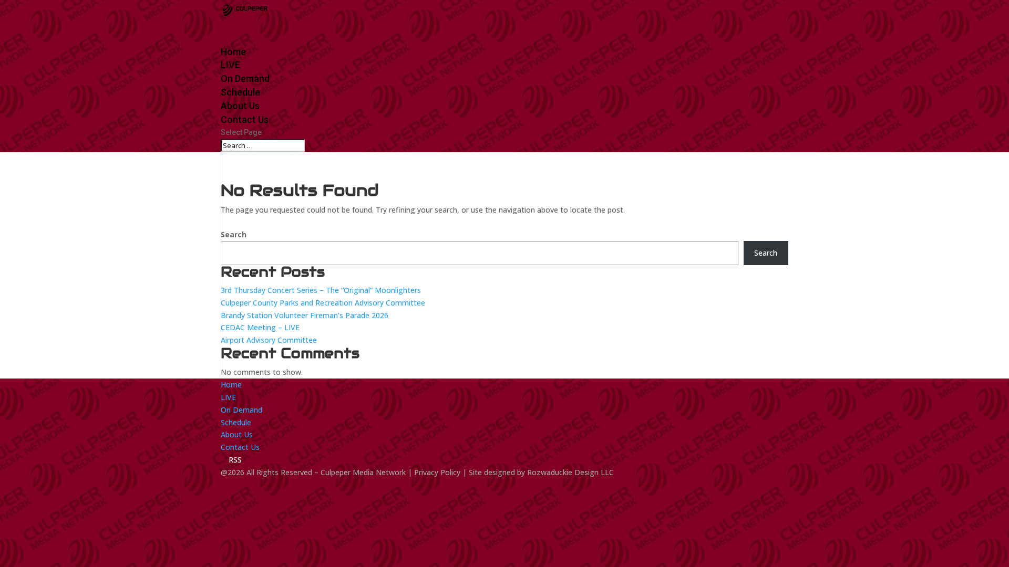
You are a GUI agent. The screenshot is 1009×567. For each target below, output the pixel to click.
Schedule (236, 422)
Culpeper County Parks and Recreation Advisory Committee (323, 303)
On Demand (241, 410)
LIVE (228, 397)
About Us (237, 434)
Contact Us (240, 447)
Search (233, 234)
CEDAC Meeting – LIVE (260, 327)
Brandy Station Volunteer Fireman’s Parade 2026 (304, 315)
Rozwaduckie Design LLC (570, 472)
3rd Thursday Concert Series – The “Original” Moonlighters (321, 290)
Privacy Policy (437, 472)
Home (231, 385)
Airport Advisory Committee (269, 340)
